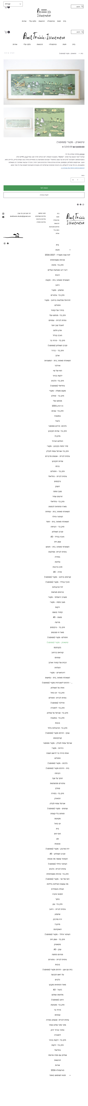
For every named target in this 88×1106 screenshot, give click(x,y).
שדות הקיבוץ (57, 461)
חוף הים (57, 833)
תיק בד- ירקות (57, 1045)
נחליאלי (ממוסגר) (57, 385)
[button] (7, 7)
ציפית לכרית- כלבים (57, 869)
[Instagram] (5, 243)
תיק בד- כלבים (57, 380)
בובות (57, 723)
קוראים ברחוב (57, 652)
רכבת (57, 275)
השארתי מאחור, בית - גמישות (57, 677)
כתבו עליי (56, 230)
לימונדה (57, 1035)
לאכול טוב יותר (57, 325)
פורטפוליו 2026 (57, 1070)
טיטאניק (57, 944)
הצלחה (57, 667)
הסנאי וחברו (57, 894)
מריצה (57, 622)
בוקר (57, 899)
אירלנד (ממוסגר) (58, 703)
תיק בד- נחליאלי (57, 501)
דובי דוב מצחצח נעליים (57, 270)
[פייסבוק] (80, 204)
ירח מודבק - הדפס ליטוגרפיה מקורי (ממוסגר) (57, 682)
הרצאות (56, 223)
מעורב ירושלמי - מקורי (57, 597)
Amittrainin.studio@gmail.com (20, 216)
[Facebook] (8, 243)
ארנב (57, 355)
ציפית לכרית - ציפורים (57, 959)
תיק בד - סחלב (57, 396)
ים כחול (57, 823)
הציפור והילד (57, 516)
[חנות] (70, 249)
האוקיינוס (58, 929)
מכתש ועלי (57, 401)
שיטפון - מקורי (57, 290)
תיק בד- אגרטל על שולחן (57, 713)
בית (58, 214)
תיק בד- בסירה (57, 793)
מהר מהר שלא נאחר (57, 1025)
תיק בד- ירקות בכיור (57, 1040)
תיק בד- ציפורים (57, 295)
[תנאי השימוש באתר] (70, 1075)
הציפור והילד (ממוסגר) (57, 864)
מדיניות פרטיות (41, 219)
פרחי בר (57, 1010)
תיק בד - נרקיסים (57, 627)
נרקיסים (57, 481)
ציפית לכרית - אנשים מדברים (57, 456)
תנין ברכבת (57, 567)
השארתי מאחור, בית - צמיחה (57, 511)
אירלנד (57, 365)
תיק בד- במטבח (57, 718)
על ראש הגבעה (57, 974)
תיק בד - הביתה (57, 526)
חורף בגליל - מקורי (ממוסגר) (57, 582)
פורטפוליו (56, 220)
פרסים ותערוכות (54, 227)
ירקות (57, 607)
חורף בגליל (57, 335)
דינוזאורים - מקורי (57, 672)
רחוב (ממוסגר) (57, 999)
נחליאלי (57, 1050)
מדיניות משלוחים (40, 216)
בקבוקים (57, 647)
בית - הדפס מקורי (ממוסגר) (57, 768)
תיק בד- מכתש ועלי (57, 315)
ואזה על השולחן (57, 687)
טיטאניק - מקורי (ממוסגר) (57, 642)
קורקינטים (57, 738)
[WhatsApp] (83, 204)
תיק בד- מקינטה (57, 1005)
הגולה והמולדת (57, 889)
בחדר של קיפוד (57, 310)
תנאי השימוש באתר (57, 1075)
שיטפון (57, 914)
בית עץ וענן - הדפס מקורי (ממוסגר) (57, 969)
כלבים (57, 979)
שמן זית (57, 541)
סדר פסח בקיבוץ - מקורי (57, 446)
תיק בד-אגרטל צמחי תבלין (57, 451)
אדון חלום (57, 330)
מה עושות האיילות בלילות (57, 884)
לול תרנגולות (57, 587)
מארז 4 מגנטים (57, 632)
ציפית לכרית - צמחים (57, 320)
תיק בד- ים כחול (57, 692)
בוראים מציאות (57, 592)
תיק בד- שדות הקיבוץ (57, 431)
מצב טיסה (57, 491)
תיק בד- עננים (57, 411)
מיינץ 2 (57, 436)
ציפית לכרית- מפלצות (57, 552)
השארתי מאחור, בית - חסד (57, 521)
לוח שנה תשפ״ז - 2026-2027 (57, 255)
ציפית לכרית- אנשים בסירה (57, 1020)
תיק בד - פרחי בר (57, 340)
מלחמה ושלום (57, 994)
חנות (57, 217)
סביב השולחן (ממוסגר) (57, 345)
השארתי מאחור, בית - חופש (57, 547)
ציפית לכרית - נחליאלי (57, 476)
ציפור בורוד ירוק (57, 1030)
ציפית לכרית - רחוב (57, 909)
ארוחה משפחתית (57, 260)
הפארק (57, 798)
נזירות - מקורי (57, 748)
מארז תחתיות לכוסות (57, 506)
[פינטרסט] (78, 204)
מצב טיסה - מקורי (57, 602)
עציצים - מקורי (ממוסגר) (57, 808)
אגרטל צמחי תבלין (57, 803)
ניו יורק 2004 (57, 406)
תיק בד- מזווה (57, 265)
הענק (57, 486)
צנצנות (57, 843)
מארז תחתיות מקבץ (57, 984)
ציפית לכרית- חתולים (57, 697)
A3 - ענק (57, 949)
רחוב (57, 285)
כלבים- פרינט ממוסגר (57, 426)
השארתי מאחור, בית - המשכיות (57, 360)
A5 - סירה (57, 572)
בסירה (57, 557)
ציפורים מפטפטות (57, 783)
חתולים (57, 305)
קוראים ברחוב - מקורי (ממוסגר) (57, 577)
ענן (57, 838)
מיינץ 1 (57, 924)
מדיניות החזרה (41, 222)
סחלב (57, 788)
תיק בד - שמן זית (57, 939)
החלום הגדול (57, 441)
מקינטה (57, 818)
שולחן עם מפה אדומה (57, 1055)
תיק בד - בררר (57, 350)
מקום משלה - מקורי (57, 390)
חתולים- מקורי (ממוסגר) (57, 637)
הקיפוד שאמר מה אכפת (57, 859)
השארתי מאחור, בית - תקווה (57, 280)
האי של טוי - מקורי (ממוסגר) (57, 879)
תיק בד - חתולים (57, 471)
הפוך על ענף (57, 778)
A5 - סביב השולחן (57, 854)
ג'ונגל (57, 421)
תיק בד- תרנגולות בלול (57, 728)
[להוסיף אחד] (73, 180)
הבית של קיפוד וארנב (57, 662)
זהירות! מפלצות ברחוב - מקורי (57, 300)
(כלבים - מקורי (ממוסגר (57, 763)
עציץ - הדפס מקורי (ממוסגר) (57, 733)
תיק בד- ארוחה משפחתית (57, 874)
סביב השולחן (57, 531)
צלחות (57, 562)
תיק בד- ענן (57, 904)
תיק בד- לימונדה (58, 708)
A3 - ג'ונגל (57, 989)
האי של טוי (57, 370)
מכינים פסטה (57, 954)
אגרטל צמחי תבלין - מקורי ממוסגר (57, 743)
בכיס (57, 466)
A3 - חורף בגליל (57, 536)
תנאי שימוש (42, 213)
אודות (57, 233)
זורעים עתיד (57, 496)
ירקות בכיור (57, 375)
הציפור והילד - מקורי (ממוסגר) (57, 934)
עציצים (57, 657)
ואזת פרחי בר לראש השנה (57, 753)
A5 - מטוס (57, 617)
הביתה (57, 773)
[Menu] (44, 11)
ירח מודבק (57, 919)
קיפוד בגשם (57, 612)
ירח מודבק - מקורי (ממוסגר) (57, 848)
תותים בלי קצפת (57, 813)
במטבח (57, 416)
